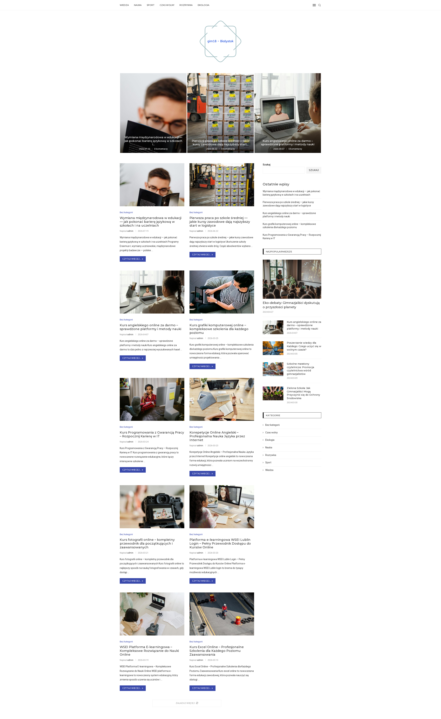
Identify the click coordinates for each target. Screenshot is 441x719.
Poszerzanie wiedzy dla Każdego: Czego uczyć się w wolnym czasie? (304, 346)
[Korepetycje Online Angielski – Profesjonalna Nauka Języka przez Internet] (221, 399)
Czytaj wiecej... (131, 259)
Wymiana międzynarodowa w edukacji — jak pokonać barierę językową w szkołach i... (153, 141)
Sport (151, 5)
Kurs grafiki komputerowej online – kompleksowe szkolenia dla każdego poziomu (218, 329)
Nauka (138, 5)
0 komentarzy (161, 149)
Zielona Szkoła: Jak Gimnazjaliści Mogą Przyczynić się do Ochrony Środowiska (303, 393)
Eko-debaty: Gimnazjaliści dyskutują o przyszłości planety (291, 305)
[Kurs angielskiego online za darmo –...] (287, 113)
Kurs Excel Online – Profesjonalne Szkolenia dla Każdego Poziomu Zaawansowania (216, 651)
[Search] (319, 5)
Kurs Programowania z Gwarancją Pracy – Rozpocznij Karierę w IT (152, 434)
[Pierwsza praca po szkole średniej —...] (220, 113)
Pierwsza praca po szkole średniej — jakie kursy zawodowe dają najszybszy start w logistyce (219, 221)
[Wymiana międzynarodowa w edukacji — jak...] (153, 113)
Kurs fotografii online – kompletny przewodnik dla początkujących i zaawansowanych (147, 543)
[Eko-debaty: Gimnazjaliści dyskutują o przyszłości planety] (292, 279)
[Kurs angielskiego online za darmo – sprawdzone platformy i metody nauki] (152, 292)
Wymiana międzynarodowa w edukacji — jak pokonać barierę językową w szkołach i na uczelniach (150, 221)
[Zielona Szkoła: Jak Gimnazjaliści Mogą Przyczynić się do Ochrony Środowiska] (273, 393)
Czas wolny (167, 5)
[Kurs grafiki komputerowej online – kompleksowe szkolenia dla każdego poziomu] (221, 292)
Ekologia (203, 5)
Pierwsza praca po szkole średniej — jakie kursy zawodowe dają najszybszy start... (220, 142)
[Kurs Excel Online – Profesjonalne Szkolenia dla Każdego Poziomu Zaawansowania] (221, 613)
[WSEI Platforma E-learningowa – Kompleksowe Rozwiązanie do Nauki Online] (152, 613)
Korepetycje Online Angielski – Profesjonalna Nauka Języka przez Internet (217, 436)
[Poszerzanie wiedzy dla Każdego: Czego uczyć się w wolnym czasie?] (273, 348)
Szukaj (266, 164)
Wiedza (124, 5)
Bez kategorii (272, 425)
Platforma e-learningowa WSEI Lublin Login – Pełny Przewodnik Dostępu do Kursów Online (220, 543)
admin (130, 231)
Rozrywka (186, 5)
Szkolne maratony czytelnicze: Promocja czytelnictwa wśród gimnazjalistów (300, 369)
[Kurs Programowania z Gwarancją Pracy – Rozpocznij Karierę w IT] (152, 399)
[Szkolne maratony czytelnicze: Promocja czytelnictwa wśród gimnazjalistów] (273, 369)
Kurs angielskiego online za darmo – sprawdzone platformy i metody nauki (287, 142)
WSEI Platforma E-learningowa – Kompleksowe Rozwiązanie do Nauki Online (149, 651)
